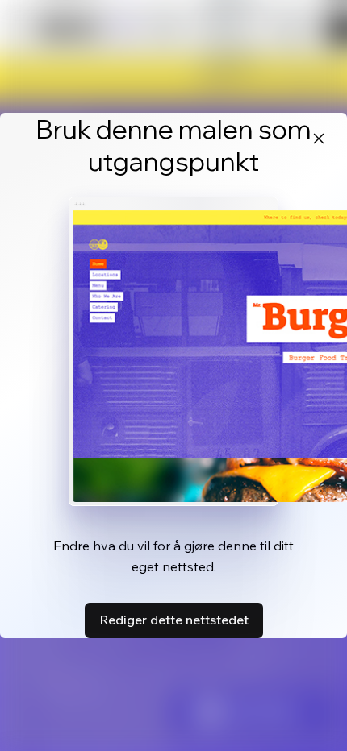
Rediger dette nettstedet (174, 620)
